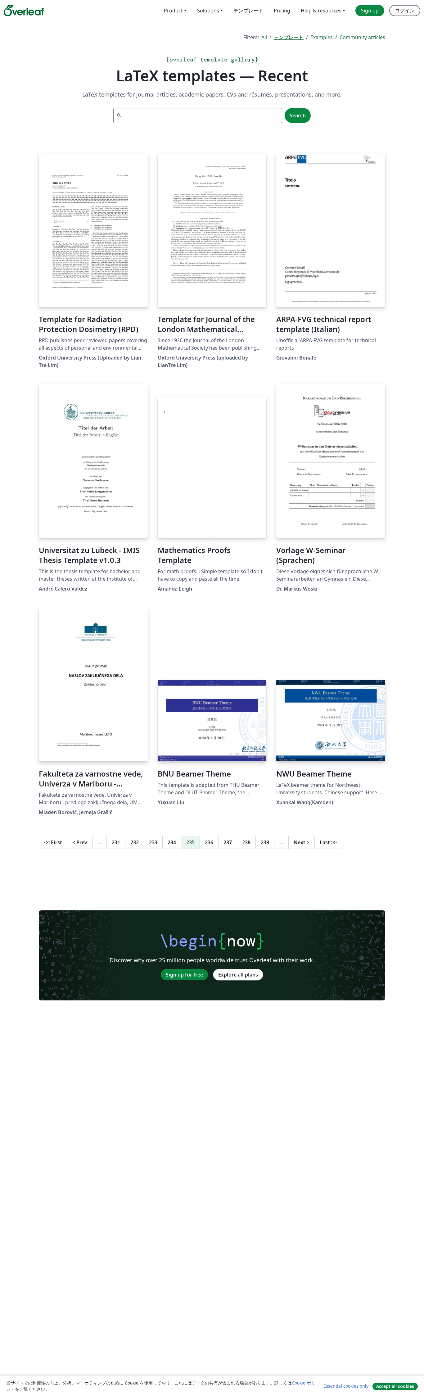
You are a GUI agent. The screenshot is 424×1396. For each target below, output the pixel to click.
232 (134, 842)
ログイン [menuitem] (405, 10)
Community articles (362, 37)
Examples (321, 37)
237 (227, 842)
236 (209, 842)
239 (265, 842)
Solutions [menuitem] (208, 10)
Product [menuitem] (173, 10)
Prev (79, 842)
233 (153, 842)
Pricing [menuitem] (282, 10)
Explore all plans (238, 974)
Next (301, 842)
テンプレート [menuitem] (248, 10)
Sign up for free (184, 974)
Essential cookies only (345, 1386)
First (53, 842)
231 (116, 842)
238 (246, 842)
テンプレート (289, 37)
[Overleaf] (24, 10)
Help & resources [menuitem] (321, 10)
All (264, 37)
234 (172, 842)
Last (328, 842)
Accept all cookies (395, 1386)
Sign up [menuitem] (370, 10)
